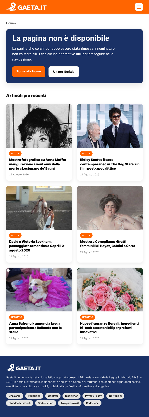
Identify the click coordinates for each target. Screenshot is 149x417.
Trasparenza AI (70, 403)
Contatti (53, 395)
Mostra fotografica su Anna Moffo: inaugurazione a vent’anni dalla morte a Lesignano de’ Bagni (37, 164)
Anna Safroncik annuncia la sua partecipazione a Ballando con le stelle (35, 328)
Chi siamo (15, 395)
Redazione (34, 395)
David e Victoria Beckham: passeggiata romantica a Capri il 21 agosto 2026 (37, 246)
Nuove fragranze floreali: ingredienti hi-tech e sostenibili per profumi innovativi (109, 328)
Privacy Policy (93, 395)
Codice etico (45, 403)
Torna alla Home (28, 71)
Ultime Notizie (63, 72)
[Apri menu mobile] (139, 7)
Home (10, 23)
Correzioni (115, 395)
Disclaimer (71, 395)
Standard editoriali (19, 403)
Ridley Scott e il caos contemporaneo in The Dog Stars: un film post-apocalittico (109, 164)
